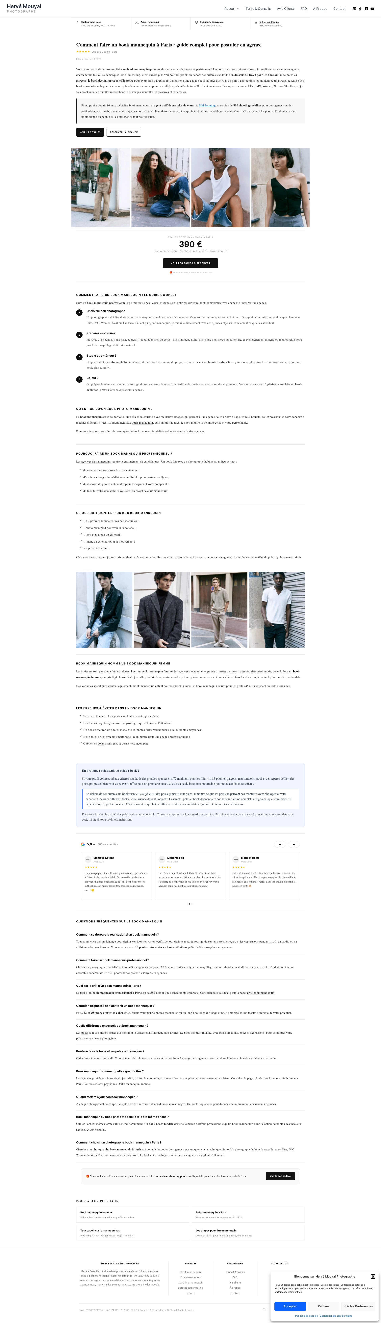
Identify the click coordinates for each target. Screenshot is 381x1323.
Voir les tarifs (90, 132)
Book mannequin (190, 1272)
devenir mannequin (155, 491)
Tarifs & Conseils (258, 9)
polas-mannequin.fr (289, 557)
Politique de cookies (306, 1315)
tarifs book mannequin (260, 993)
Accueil (229, 9)
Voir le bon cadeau (280, 1175)
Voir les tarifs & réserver (190, 263)
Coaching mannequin (190, 1282)
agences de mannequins (96, 461)
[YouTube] (372, 9)
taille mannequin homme (134, 1084)
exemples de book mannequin (136, 431)
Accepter (290, 1306)
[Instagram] (354, 9)
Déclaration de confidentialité (336, 1315)
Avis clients (235, 1282)
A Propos (320, 9)
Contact (339, 9)
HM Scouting (207, 105)
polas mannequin (142, 422)
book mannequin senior (210, 686)
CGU (265, 1309)
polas (101, 743)
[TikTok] (360, 9)
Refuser (323, 1306)
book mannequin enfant (148, 686)
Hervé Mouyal (24, 6)
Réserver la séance (124, 132)
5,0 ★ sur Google (269, 22)
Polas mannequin (190, 1277)
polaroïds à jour (98, 548)
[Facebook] (366, 9)
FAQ (304, 9)
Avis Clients (285, 9)
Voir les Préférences (358, 1306)
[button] (373, 1277)
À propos (235, 1287)
